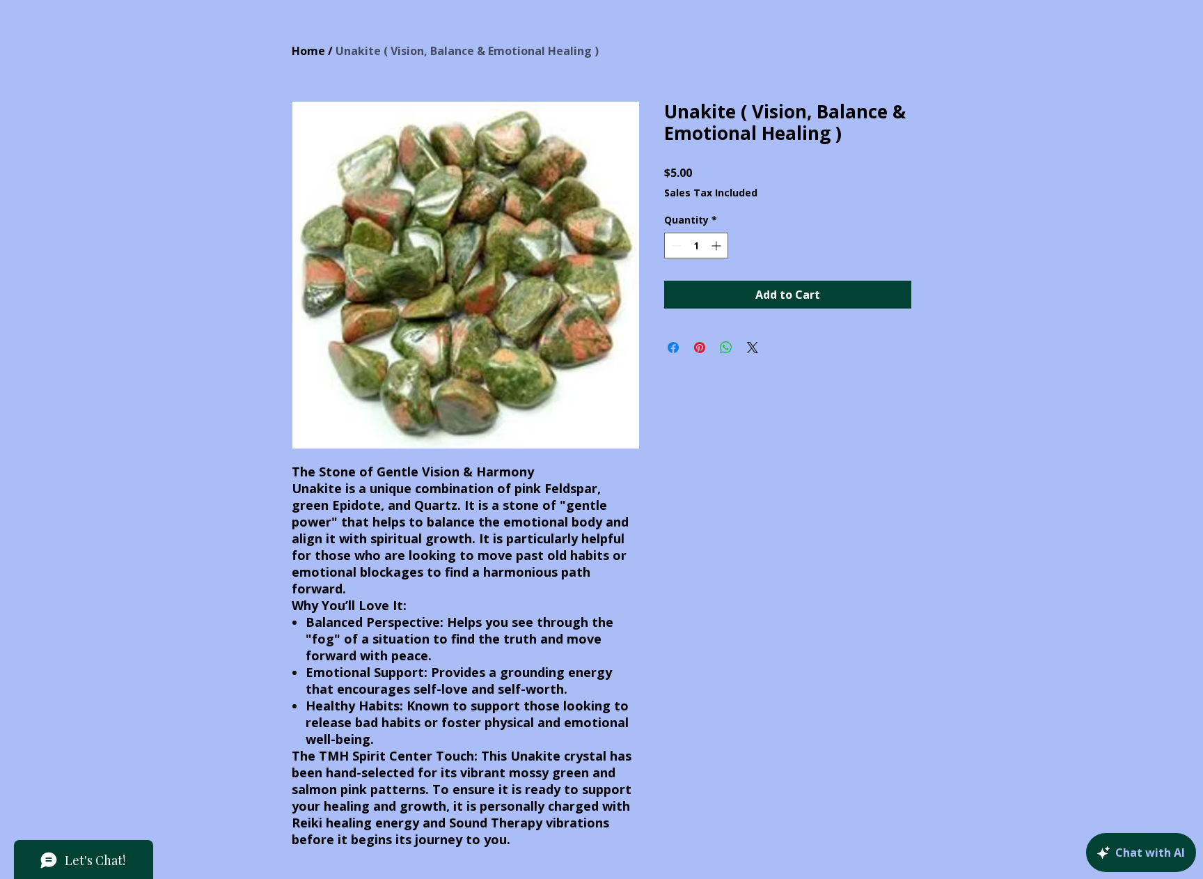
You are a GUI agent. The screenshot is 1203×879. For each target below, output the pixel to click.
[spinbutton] (696, 245)
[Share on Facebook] (673, 347)
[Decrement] (675, 245)
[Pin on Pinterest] (699, 347)
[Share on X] (752, 347)
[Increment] (717, 245)
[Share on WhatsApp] (726, 347)
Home (308, 51)
